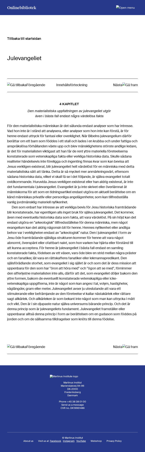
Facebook (55, 441)
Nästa (117, 85)
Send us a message (72, 404)
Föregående (35, 85)
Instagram (69, 441)
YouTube (81, 441)
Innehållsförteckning (71, 85)
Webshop (96, 441)
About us (28, 441)
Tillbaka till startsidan (24, 38)
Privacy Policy (114, 441)
